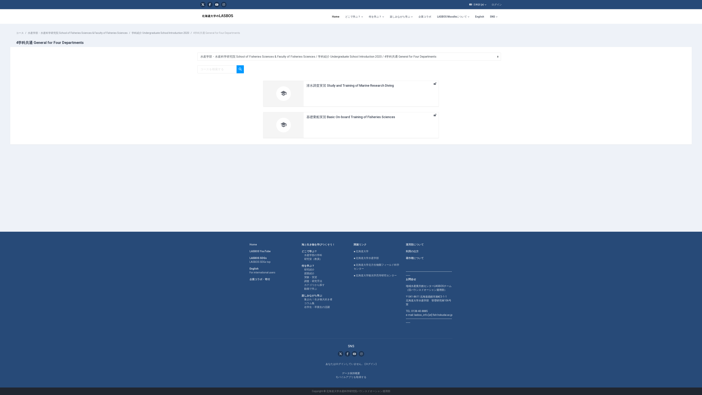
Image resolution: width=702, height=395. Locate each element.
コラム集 (309, 303)
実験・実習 (310, 277)
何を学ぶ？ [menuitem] (375, 16)
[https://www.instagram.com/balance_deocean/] (224, 4)
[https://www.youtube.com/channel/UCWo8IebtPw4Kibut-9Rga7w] (217, 4)
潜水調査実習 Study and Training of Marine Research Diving (350, 85)
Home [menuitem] (335, 16)
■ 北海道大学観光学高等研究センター (375, 275)
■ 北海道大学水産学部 (366, 258)
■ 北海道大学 (361, 251)
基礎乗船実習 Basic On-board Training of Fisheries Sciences (350, 117)
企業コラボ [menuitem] (424, 16)
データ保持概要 (351, 373)
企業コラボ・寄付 (260, 279)
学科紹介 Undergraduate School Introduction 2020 (160, 32)
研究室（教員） (313, 258)
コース (20, 32)
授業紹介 (309, 273)
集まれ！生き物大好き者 (318, 299)
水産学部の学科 (313, 255)
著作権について (415, 258)
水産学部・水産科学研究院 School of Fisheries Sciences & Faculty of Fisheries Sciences (78, 32)
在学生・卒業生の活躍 (317, 307)
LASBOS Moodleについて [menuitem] (452, 16)
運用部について (415, 244)
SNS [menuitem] (492, 16)
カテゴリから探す (314, 284)
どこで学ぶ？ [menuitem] (353, 16)
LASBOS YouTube (260, 251)
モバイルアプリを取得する (351, 377)
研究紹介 (309, 269)
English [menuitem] (479, 16)
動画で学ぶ (310, 288)
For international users (262, 272)
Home (253, 244)
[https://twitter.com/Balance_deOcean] (203, 4)
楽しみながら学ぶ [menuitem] (400, 16)
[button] (477, 4)
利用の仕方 (412, 251)
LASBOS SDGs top (260, 261)
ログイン (497, 4)
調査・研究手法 (313, 281)
